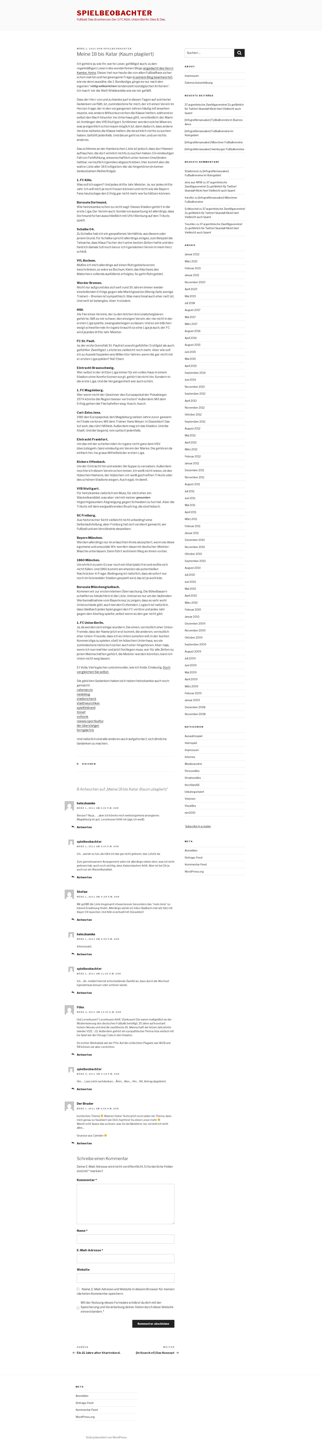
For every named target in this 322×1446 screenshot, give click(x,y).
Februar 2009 (193, 693)
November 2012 (195, 407)
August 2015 (193, 344)
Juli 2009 (190, 658)
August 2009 (193, 651)
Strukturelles (193, 777)
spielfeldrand (86, 707)
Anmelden (191, 850)
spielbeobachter (114, 13)
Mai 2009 (191, 672)
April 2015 (191, 365)
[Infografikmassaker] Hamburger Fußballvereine (214, 149)
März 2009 (191, 686)
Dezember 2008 (195, 707)
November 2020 (195, 282)
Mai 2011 (190, 505)
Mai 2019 (190, 296)
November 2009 (195, 630)
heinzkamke (86, 803)
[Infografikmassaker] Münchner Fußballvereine (214, 142)
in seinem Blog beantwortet (152, 77)
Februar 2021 (193, 268)
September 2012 (195, 421)
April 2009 (191, 679)
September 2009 (195, 644)
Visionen (89, 764)
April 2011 (190, 512)
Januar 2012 (192, 463)
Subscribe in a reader (198, 826)
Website (83, 1269)
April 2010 (191, 595)
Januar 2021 (192, 275)
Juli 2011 (189, 491)
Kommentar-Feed (196, 864)
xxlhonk (82, 716)
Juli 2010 (190, 574)
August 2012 (192, 428)
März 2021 (191, 261)
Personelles (192, 770)
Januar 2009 (192, 700)
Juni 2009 (191, 665)
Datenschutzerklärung (199, 82)
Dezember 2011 (194, 470)
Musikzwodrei (193, 763)
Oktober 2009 (194, 637)
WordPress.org (194, 871)
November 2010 (195, 547)
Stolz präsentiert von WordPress (106, 1437)
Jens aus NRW (194, 182)
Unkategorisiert (194, 791)
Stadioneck (192, 171)
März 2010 (191, 602)
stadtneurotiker (88, 703)
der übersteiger (88, 725)
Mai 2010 (190, 588)
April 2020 (191, 289)
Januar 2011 (192, 533)
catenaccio (85, 690)
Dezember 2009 (195, 623)
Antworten (84, 827)
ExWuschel (192, 208)
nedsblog (83, 694)
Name (82, 1230)
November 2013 (195, 386)
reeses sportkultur (90, 721)
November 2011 (194, 477)
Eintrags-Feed (193, 857)
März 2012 (191, 449)
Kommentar (87, 1180)
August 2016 (193, 331)
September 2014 (195, 372)
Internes (190, 756)
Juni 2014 (190, 379)
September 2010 (195, 560)
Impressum (192, 75)
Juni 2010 (190, 581)
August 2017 (192, 310)
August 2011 (192, 484)
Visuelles (190, 805)
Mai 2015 (190, 358)
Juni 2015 (190, 351)
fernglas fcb (85, 730)
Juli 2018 (190, 303)
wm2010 (190, 812)
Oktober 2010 (193, 553)
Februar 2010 (193, 609)
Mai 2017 (190, 317)
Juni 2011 (190, 498)
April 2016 (191, 337)
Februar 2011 (192, 526)
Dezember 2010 (195, 539)
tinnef (81, 712)
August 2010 (193, 567)
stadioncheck (86, 699)
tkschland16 (192, 784)
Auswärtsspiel (193, 736)
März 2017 (191, 323)
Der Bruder (85, 1103)
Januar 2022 (192, 254)
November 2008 (195, 714)
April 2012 (191, 442)
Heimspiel (191, 743)
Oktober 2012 (193, 414)
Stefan (82, 892)
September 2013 (195, 393)
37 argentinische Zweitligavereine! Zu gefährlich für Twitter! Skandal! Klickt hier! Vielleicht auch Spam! (214, 109)
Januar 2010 (192, 616)
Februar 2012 (193, 456)
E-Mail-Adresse (90, 1250)
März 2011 (191, 519)
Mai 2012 (190, 435)
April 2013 (191, 400)
